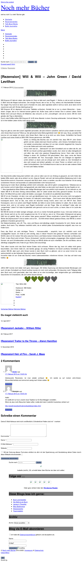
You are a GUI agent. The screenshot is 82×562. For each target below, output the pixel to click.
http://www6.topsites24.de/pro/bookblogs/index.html (23, 406)
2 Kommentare (18, 87)
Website (4, 448)
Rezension (11, 68)
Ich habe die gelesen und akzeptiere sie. (33, 534)
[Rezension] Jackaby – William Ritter (21, 328)
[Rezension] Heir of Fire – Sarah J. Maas (23, 354)
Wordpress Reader (51, 488)
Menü (3, 30)
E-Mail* (11, 543)
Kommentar (5, 436)
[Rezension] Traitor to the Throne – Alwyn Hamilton (29, 341)
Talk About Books (11, 24)
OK (3, 558)
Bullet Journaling (11, 26)
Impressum (29, 550)
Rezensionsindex (11, 22)
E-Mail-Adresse (7, 444)
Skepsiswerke (18, 509)
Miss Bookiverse (19, 506)
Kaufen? (18, 297)
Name (3, 440)
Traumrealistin (18, 511)
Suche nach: (5, 62)
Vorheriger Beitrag (7, 309)
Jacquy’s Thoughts (19, 504)
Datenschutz (39, 550)
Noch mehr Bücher (25, 7)
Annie (14, 372)
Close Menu (5, 552)
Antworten (8, 384)
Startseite (8, 19)
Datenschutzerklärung (27, 534)
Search (31, 62)
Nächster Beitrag (20, 309)
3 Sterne (4, 68)
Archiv (11, 523)
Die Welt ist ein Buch (20, 502)
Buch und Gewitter (19, 500)
